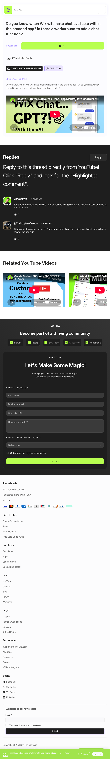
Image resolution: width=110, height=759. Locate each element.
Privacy (6, 616)
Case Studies (9, 561)
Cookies (7, 626)
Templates (8, 551)
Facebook (11, 681)
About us (7, 651)
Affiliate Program (11, 667)
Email (8, 715)
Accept (98, 754)
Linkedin (10, 697)
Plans (5, 526)
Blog (5, 591)
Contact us (8, 657)
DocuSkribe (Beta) (12, 566)
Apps (5, 556)
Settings (84, 754)
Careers (6, 662)
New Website (9, 531)
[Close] (106, 754)
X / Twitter (11, 687)
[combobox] (55, 445)
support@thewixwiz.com (15, 646)
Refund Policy (9, 632)
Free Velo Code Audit (13, 536)
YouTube (7, 581)
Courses (7, 586)
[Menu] (102, 10)
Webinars (7, 602)
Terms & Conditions (12, 621)
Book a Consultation (13, 521)
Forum (6, 596)
